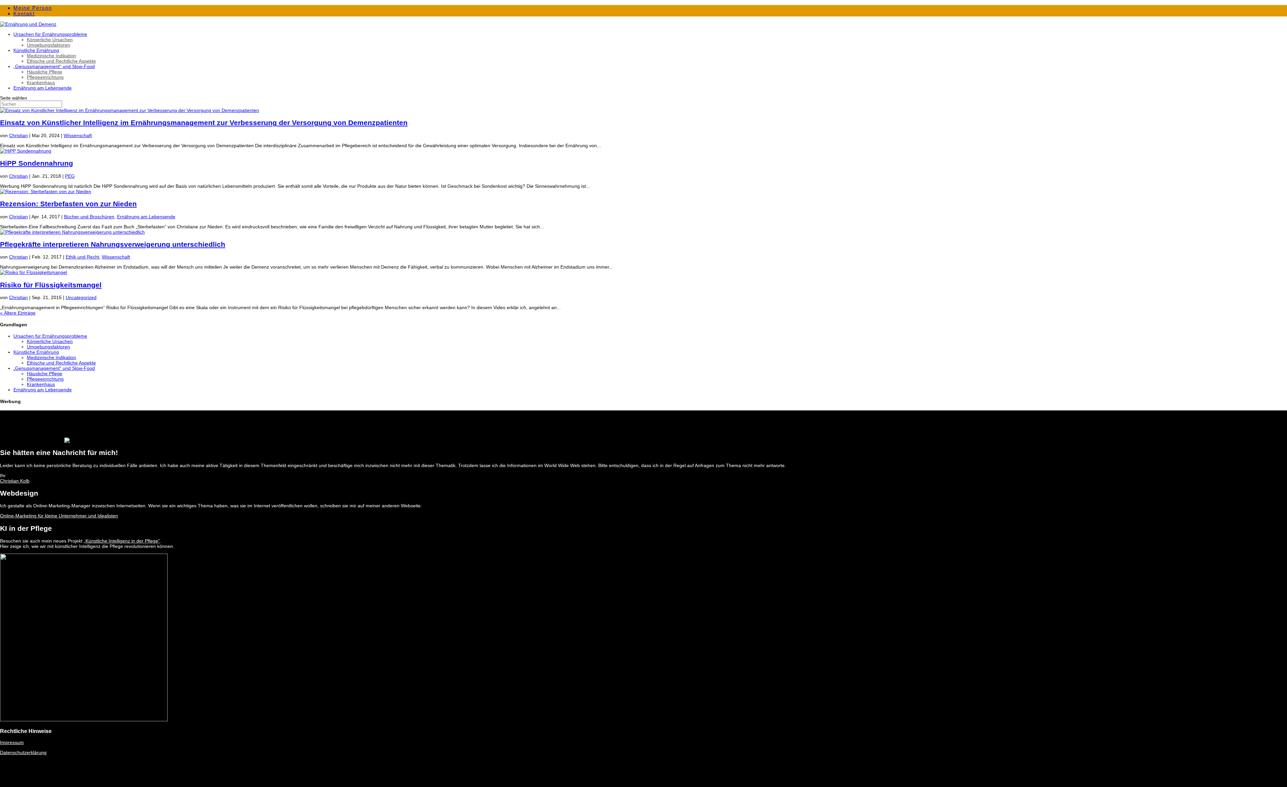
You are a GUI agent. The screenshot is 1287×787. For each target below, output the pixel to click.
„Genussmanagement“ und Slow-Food (54, 66)
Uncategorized (81, 297)
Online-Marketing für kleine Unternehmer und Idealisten (59, 515)
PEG (70, 176)
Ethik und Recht (82, 257)
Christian (18, 135)
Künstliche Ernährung (36, 50)
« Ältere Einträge (18, 313)
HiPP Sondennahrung (36, 163)
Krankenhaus (41, 82)
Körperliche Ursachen (50, 39)
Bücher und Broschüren (89, 216)
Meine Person (32, 8)
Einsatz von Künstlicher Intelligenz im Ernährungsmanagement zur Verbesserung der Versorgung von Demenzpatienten (204, 122)
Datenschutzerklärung (23, 752)
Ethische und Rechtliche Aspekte (61, 61)
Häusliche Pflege (44, 71)
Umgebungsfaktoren (48, 45)
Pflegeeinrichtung (45, 77)
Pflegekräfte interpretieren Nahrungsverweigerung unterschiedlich (112, 244)
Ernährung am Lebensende (42, 88)
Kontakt (24, 13)
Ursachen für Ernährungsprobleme (50, 34)
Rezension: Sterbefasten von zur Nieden (68, 204)
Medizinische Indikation (51, 55)
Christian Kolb (14, 481)
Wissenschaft (78, 135)
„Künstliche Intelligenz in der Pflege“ (122, 541)
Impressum (12, 742)
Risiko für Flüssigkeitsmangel (51, 285)
